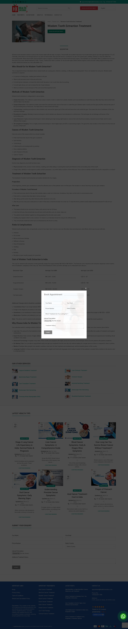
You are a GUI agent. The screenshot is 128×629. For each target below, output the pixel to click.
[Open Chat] (123, 616)
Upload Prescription (49, 318)
